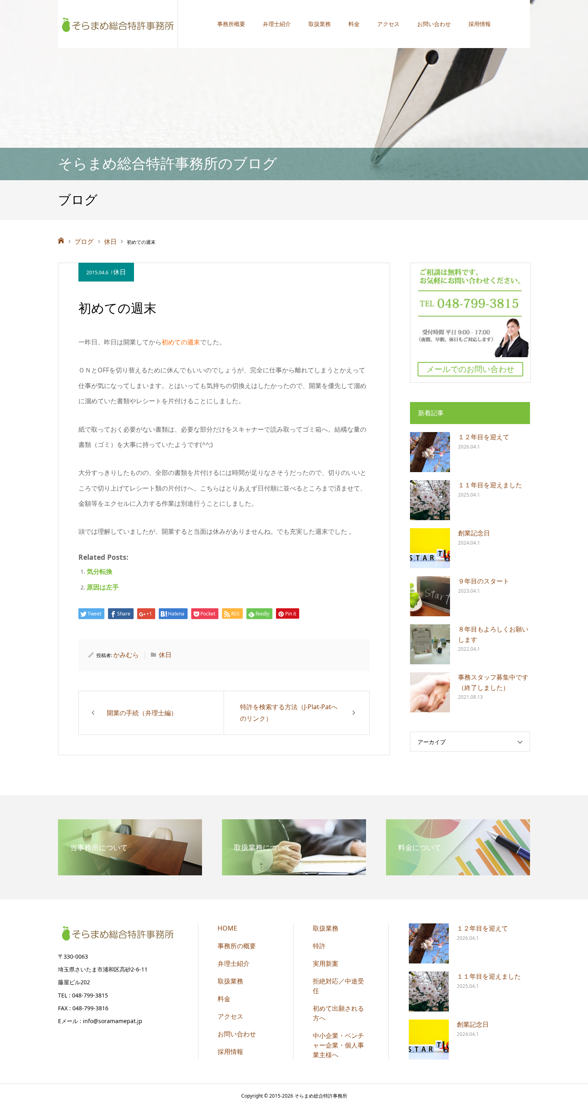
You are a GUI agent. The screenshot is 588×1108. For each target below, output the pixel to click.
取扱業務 (319, 24)
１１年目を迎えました (490, 485)
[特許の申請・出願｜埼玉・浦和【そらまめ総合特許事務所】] (118, 24)
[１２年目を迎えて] (430, 452)
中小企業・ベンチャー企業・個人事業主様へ (338, 1045)
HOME (227, 928)
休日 (119, 271)
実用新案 (325, 963)
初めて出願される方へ (338, 1013)
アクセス (388, 24)
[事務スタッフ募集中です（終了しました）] (430, 692)
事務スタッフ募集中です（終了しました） (493, 682)
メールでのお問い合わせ (470, 369)
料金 (354, 24)
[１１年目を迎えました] (430, 500)
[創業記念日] (430, 548)
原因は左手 (103, 587)
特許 (319, 945)
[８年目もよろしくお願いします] (430, 644)
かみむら (126, 654)
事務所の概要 (237, 945)
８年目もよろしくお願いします (493, 634)
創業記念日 (474, 533)
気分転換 (99, 571)
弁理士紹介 (277, 24)
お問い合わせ (434, 24)
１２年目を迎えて (483, 436)
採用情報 (479, 24)
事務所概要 (231, 24)
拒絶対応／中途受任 (338, 986)
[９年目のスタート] (430, 596)
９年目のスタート (483, 581)
